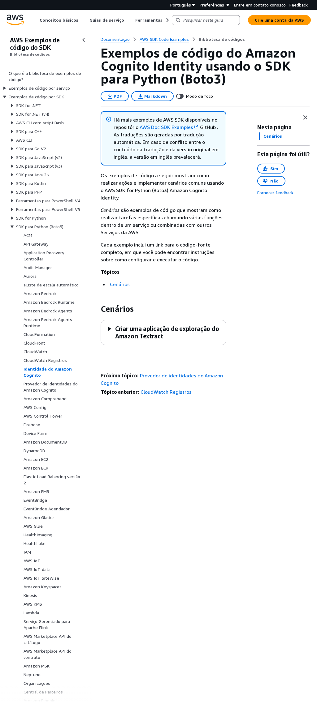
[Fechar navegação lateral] (83, 40)
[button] (163, 332)
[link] (222, 39)
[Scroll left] (35, 20)
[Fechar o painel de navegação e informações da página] (305, 117)
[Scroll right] (167, 20)
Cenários (120, 284)
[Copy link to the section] (95, 309)
